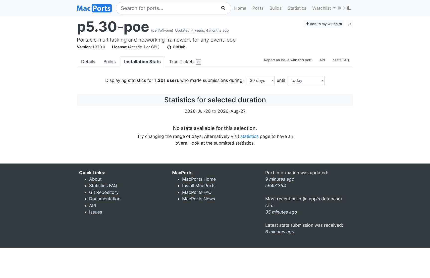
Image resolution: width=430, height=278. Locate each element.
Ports (258, 8)
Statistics (297, 8)
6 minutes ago (279, 231)
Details (88, 61)
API (322, 60)
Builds (275, 8)
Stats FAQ (341, 60)
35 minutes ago (281, 212)
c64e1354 (275, 185)
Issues (95, 212)
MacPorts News (198, 198)
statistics (249, 136)
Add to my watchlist (325, 24)
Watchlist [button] (322, 8)
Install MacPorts (198, 185)
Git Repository (104, 192)
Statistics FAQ (103, 185)
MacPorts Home (199, 179)
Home (240, 8)
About (95, 179)
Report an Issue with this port (288, 60)
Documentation (104, 198)
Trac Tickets (184, 61)
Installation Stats (142, 61)
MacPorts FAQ (197, 192)
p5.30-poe (113, 26)
